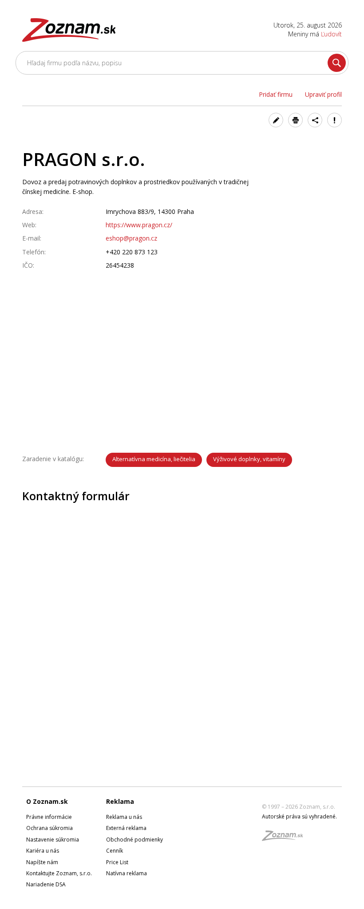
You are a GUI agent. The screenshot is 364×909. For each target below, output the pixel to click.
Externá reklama (126, 828)
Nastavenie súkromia (52, 839)
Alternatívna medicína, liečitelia (153, 459)
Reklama (120, 801)
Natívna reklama (126, 873)
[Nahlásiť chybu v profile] (334, 120)
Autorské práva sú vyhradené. (299, 816)
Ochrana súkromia (49, 828)
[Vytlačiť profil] (295, 120)
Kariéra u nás (42, 850)
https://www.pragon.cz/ (139, 225)
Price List (117, 862)
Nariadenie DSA (46, 884)
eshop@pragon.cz (131, 238)
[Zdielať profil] (315, 120)
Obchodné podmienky (134, 839)
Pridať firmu (276, 94)
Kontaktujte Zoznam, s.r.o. (59, 873)
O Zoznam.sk (47, 801)
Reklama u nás (124, 817)
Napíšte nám (42, 862)
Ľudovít (331, 34)
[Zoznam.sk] (285, 838)
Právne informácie (49, 817)
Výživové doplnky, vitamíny (249, 459)
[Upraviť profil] (276, 120)
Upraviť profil (323, 94)
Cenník (114, 850)
